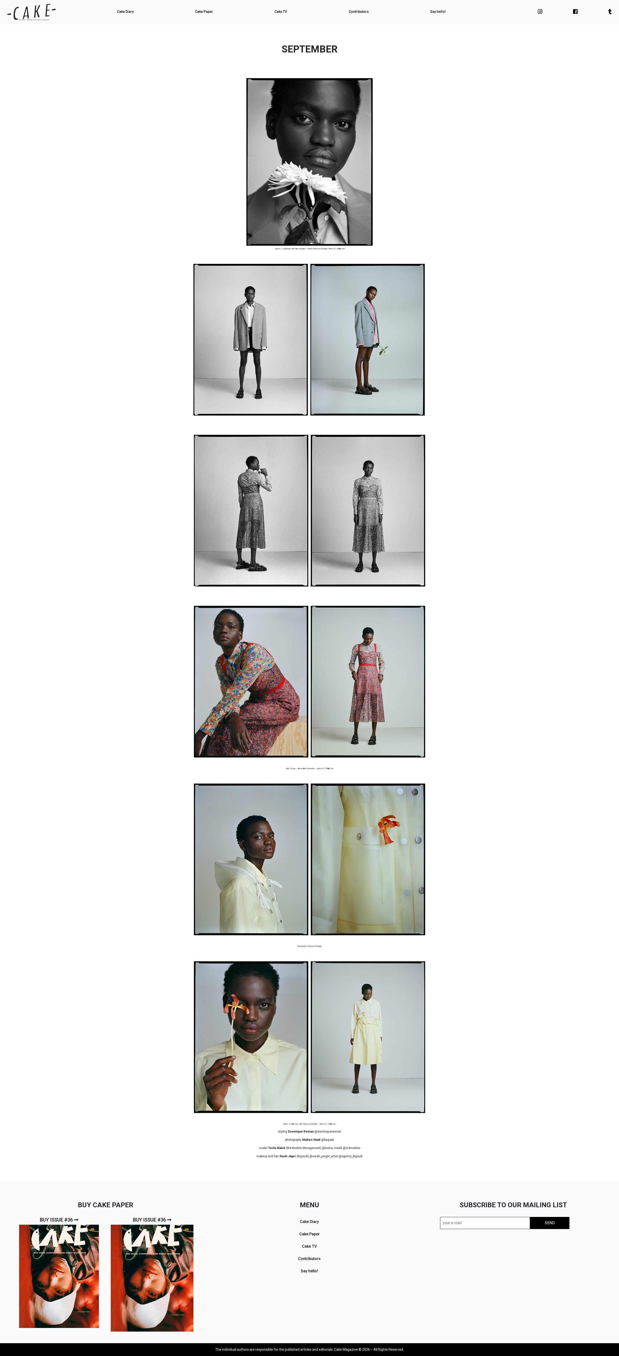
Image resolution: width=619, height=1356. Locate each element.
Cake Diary (125, 12)
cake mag (31, 12)
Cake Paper (204, 12)
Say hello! (438, 12)
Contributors (359, 12)
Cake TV (280, 12)
